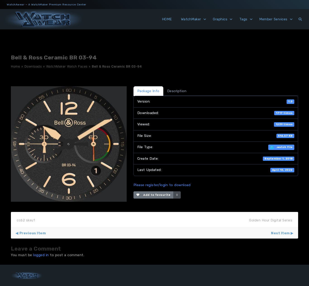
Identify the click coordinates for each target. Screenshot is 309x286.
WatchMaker (191, 19)
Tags (243, 19)
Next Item (280, 233)
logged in (41, 255)
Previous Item (32, 233)
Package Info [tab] (148, 91)
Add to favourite (155, 195)
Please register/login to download (162, 185)
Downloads (33, 66)
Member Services (273, 19)
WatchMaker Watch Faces (67, 66)
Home (15, 66)
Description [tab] (177, 91)
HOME (167, 19)
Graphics (220, 19)
